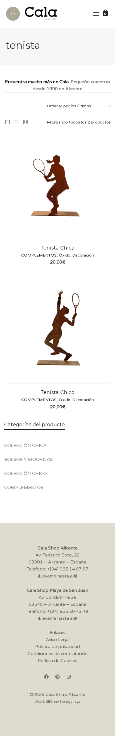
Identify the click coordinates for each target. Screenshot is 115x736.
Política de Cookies (57, 660)
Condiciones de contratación (58, 653)
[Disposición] (7, 123)
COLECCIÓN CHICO (25, 473)
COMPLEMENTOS (39, 255)
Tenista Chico (57, 392)
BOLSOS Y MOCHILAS (28, 459)
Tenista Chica (57, 248)
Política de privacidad (57, 646)
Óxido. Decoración (76, 255)
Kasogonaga (70, 702)
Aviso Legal (58, 639)
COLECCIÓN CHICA (25, 445)
